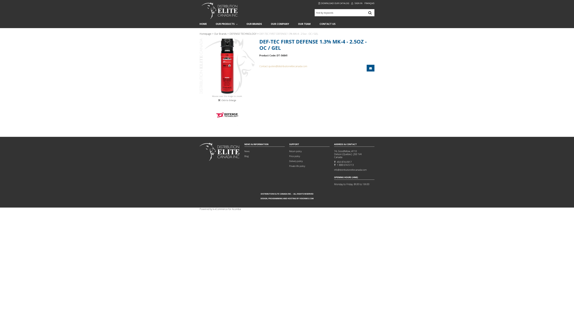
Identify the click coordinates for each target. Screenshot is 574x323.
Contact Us (327, 24)
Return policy (295, 151)
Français (369, 3)
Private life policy (297, 166)
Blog (246, 156)
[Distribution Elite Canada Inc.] (220, 11)
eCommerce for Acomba (228, 209)
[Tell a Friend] (370, 68)
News (247, 151)
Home (203, 24)
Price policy (294, 156)
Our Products (225, 24)
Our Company (280, 24)
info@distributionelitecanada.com (350, 169)
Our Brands (254, 24)
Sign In (358, 3)
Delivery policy (296, 161)
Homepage (205, 33)
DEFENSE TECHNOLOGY (243, 33)
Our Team (304, 24)
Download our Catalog (335, 3)
